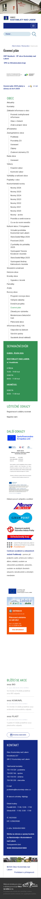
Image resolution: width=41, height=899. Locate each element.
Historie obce (12, 272)
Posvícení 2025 (17, 240)
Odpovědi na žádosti (19, 330)
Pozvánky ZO (16, 141)
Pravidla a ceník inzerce (20, 218)
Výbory (10, 164)
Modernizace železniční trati (20, 316)
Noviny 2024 (15, 195)
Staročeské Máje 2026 (20, 237)
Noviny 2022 (15, 203)
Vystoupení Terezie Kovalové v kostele (18, 252)
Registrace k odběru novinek (19, 411)
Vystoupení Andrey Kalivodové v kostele (19, 262)
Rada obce (11, 156)
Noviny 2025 (15, 191)
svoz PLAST (13, 716)
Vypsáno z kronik (17, 280)
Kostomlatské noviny (16, 184)
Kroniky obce (12, 276)
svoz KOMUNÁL (14, 700)
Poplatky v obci (13, 180)
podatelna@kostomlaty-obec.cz (19, 790)
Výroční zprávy (16, 333)
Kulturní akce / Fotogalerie (18, 226)
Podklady (14, 137)
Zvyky (9, 288)
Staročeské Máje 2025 (20, 257)
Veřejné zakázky (17, 300)
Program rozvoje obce (20, 296)
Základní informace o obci (18, 110)
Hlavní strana (16, 46)
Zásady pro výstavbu (19, 311)
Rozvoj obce (25, 46)
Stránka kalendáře (19, 735)
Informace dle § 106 (15, 326)
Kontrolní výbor (16, 172)
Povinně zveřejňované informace (19, 115)
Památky (10, 284)
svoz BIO (11, 684)
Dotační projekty (17, 304)
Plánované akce (17, 322)
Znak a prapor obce (18, 125)
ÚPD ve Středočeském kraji (15, 63)
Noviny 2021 (15, 207)
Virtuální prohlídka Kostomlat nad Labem (19, 231)
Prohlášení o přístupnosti (24, 872)
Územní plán (15, 307)
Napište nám (12, 417)
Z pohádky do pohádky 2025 (20, 245)
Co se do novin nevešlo (20, 222)
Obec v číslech (16, 121)
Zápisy (13, 148)
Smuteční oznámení (15, 268)
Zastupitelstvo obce (15, 133)
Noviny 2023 (15, 199)
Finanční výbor (16, 168)
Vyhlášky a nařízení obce (17, 176)
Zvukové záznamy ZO (19, 152)
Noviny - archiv (16, 215)
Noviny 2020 (15, 211)
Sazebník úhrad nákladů (20, 337)
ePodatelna (12, 129)
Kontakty (10, 106)
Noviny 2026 (15, 188)
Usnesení (14, 144)
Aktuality (10, 102)
